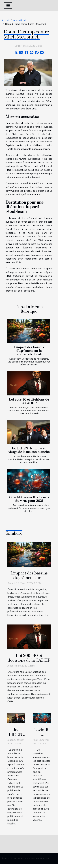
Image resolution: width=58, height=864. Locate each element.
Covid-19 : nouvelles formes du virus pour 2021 (29, 499)
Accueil (6, 20)
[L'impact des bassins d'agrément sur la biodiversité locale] (28, 331)
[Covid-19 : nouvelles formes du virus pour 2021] (28, 481)
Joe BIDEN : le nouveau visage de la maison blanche (29, 450)
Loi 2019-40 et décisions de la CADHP (29, 401)
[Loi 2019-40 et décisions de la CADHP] (28, 383)
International (19, 20)
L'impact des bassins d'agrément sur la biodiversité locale (29, 350)
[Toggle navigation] (8, 5)
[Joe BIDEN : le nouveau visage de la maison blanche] (28, 432)
